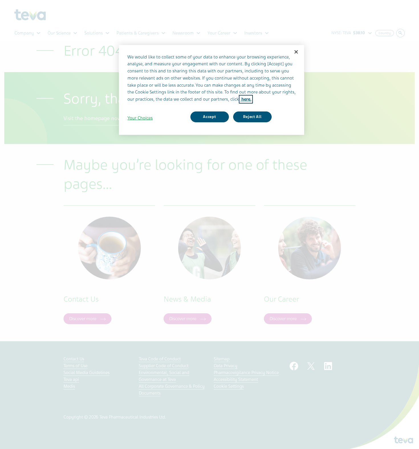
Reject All (252, 116)
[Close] (296, 52)
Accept (209, 116)
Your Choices (140, 118)
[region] (211, 90)
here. (245, 99)
